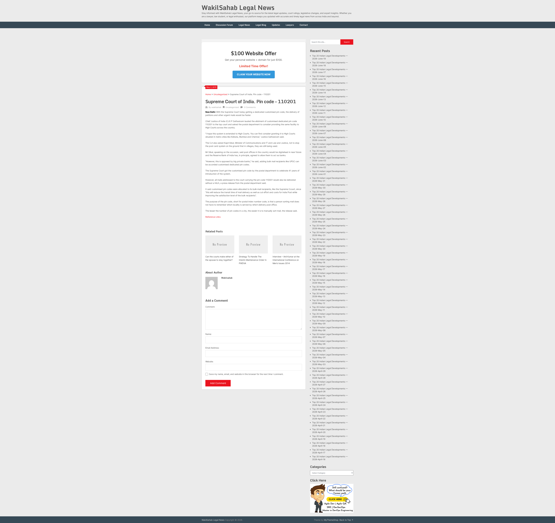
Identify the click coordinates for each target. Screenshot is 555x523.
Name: (208, 334)
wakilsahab (216, 107)
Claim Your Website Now (253, 74)
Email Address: (212, 348)
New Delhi (210, 112)
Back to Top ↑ (346, 520)
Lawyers (290, 25)
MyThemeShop (331, 520)
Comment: (210, 307)
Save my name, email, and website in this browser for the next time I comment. (246, 374)
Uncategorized (220, 94)
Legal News (244, 25)
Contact (304, 25)
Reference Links (213, 217)
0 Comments (250, 107)
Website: (209, 361)
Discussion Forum (224, 25)
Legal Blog (261, 25)
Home (207, 25)
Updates (276, 25)
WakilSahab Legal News (238, 7)
